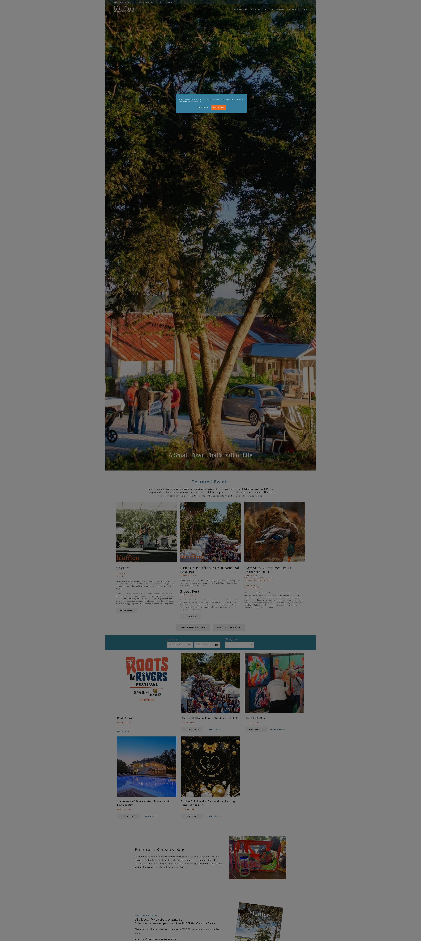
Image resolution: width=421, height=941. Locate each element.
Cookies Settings (202, 107)
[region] (211, 103)
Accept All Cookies (218, 107)
